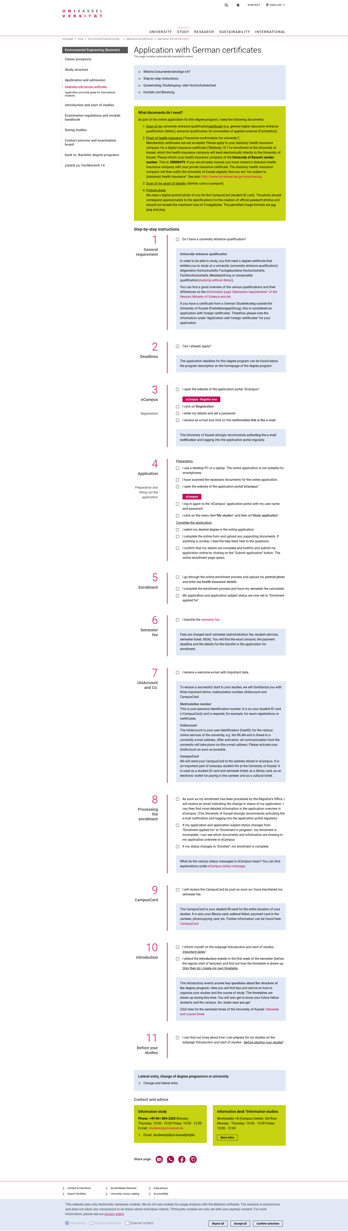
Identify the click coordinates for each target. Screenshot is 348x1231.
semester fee (210, 620)
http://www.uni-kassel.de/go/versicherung (232, 177)
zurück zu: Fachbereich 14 (85, 165)
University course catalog (125, 1193)
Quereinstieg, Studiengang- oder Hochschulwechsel (179, 85)
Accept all (240, 1223)
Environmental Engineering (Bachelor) (92, 50)
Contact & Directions (79, 1188)
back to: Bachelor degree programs (92, 155)
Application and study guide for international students (90, 94)
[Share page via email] (159, 1162)
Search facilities (76, 1193)
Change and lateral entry (160, 1083)
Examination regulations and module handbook (92, 117)
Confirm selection (268, 1223)
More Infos (229, 1137)
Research (204, 32)
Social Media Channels (124, 1188)
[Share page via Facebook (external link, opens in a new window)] (181, 1162)
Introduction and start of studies (89, 105)
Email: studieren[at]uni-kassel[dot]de (169, 1135)
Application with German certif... (173, 39)
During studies (76, 130)
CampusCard (189, 924)
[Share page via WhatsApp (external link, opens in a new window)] (170, 1162)
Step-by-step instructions (160, 78)
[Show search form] (226, 5)
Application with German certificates (86, 86)
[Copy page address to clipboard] (193, 1162)
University (160, 32)
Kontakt (254, 4)
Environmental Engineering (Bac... (105, 39)
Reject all (218, 1223)
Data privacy (161, 1188)
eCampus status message (226, 866)
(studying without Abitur (215, 280)
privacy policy (114, 1214)
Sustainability (234, 32)
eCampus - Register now (201, 399)
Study (183, 32)
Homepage (67, 39)
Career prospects (78, 59)
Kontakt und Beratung (158, 92)
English (278, 4)
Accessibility (161, 1193)
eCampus (192, 496)
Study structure (76, 70)
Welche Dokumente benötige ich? (167, 72)
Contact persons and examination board (90, 142)
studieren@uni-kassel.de (166, 1128)
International (270, 32)
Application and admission (139, 39)
